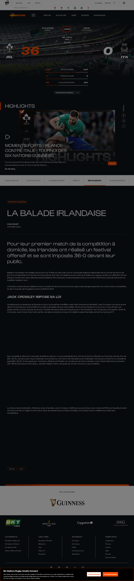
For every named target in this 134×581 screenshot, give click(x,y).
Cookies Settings (94, 574)
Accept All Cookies (110, 574)
